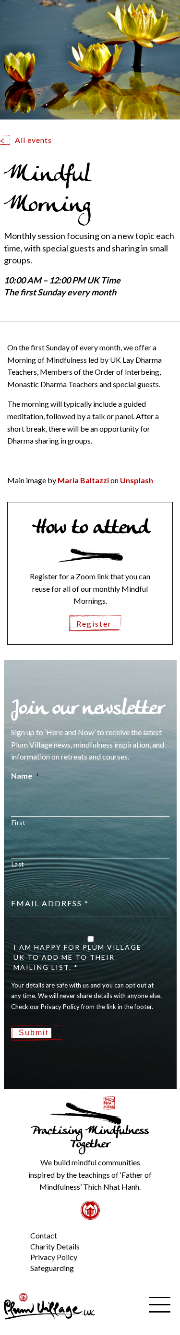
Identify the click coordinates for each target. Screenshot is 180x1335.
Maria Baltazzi (83, 480)
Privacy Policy (53, 1256)
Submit (33, 1033)
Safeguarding (52, 1267)
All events (33, 139)
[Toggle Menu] (14, 1227)
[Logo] (49, 1305)
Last (18, 864)
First (18, 822)
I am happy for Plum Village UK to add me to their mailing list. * (77, 957)
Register (94, 623)
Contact (43, 1235)
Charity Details (55, 1246)
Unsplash (136, 480)
